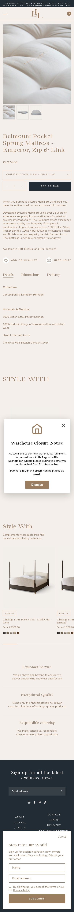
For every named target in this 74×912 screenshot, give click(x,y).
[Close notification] (63, 426)
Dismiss (37, 484)
